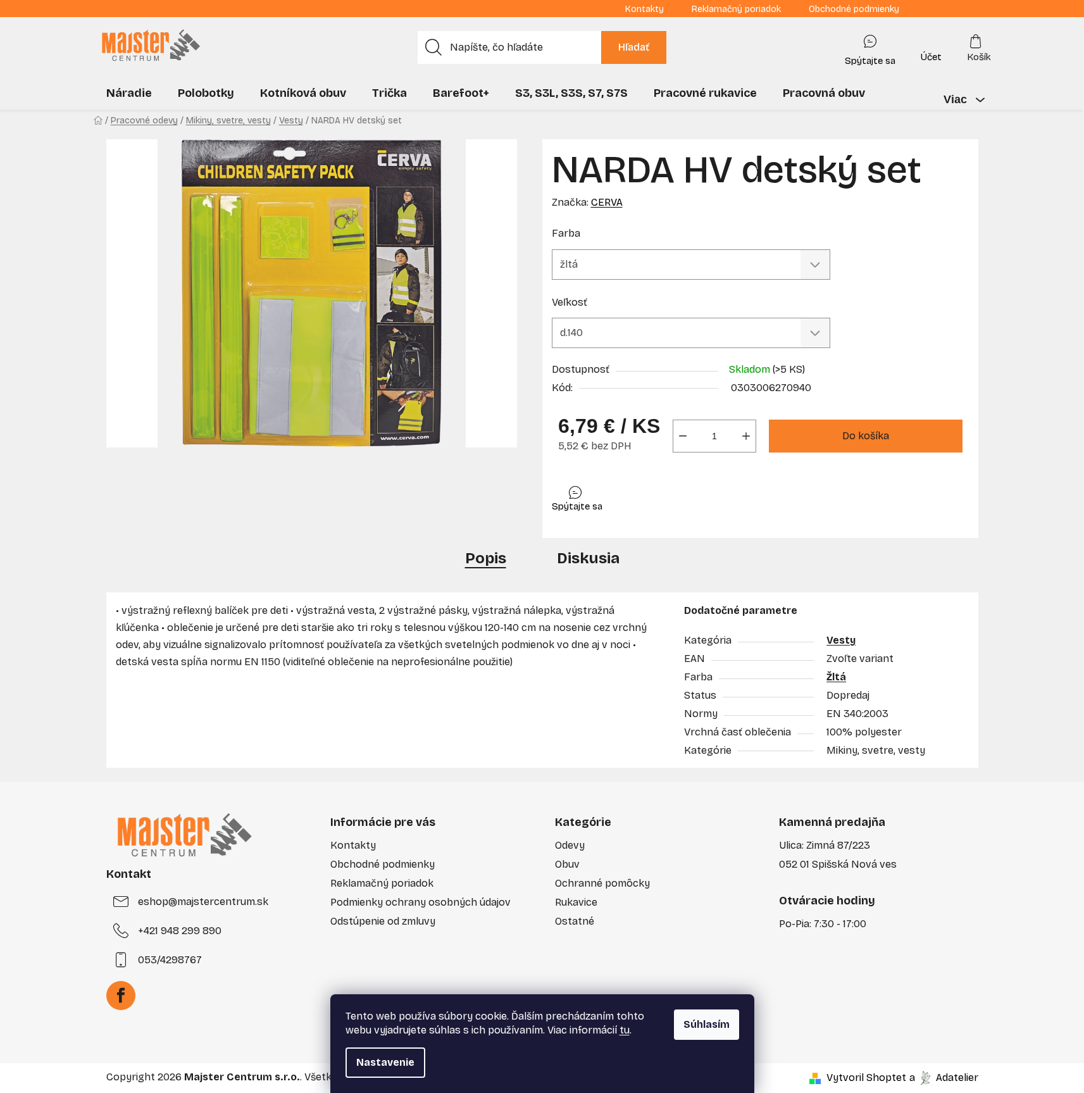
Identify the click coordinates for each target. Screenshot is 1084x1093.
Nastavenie (385, 1062)
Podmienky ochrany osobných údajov (420, 902)
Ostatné (574, 921)
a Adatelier (943, 1077)
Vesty (841, 640)
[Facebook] (120, 995)
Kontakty (644, 9)
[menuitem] (129, 93)
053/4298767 (170, 960)
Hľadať (633, 47)
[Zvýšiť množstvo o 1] (746, 436)
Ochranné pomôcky (602, 883)
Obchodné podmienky (854, 9)
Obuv (567, 864)
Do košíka (865, 436)
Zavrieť (641, 495)
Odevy (570, 845)
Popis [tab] (485, 558)
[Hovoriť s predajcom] (870, 47)
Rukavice (576, 902)
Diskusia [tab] (588, 558)
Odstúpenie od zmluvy (382, 921)
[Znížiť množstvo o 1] (682, 436)
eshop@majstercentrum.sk (203, 902)
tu (625, 1030)
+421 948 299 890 (179, 931)
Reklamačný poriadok (736, 9)
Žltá (836, 677)
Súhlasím (706, 1024)
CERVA (607, 202)
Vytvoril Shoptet (866, 1077)
